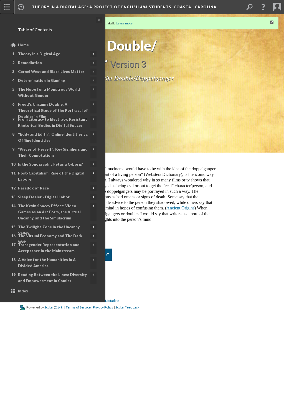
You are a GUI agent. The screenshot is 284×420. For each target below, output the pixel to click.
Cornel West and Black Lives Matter (51, 71)
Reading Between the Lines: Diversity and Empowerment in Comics (52, 277)
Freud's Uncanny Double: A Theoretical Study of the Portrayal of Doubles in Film (53, 110)
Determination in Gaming (41, 80)
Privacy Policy (103, 307)
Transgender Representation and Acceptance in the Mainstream (49, 247)
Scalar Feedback (127, 307)
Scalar (48, 307)
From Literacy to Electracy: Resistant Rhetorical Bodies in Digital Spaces (52, 122)
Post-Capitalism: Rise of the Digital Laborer (51, 176)
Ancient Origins (180, 208)
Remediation (30, 62)
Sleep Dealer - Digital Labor (44, 197)
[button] (263, 7)
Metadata (112, 300)
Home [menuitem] (23, 45)
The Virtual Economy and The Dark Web (50, 239)
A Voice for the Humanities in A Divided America (47, 262)
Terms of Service (78, 307)
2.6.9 (58, 307)
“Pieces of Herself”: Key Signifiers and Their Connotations (53, 152)
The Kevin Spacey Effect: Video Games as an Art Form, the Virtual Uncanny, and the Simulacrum (49, 212)
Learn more (124, 23)
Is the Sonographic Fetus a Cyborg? (50, 164)
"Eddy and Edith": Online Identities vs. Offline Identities (53, 137)
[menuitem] (7, 7)
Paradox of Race (33, 188)
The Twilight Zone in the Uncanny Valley (49, 230)
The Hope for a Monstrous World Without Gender (49, 92)
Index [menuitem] (23, 291)
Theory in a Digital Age (39, 54)
